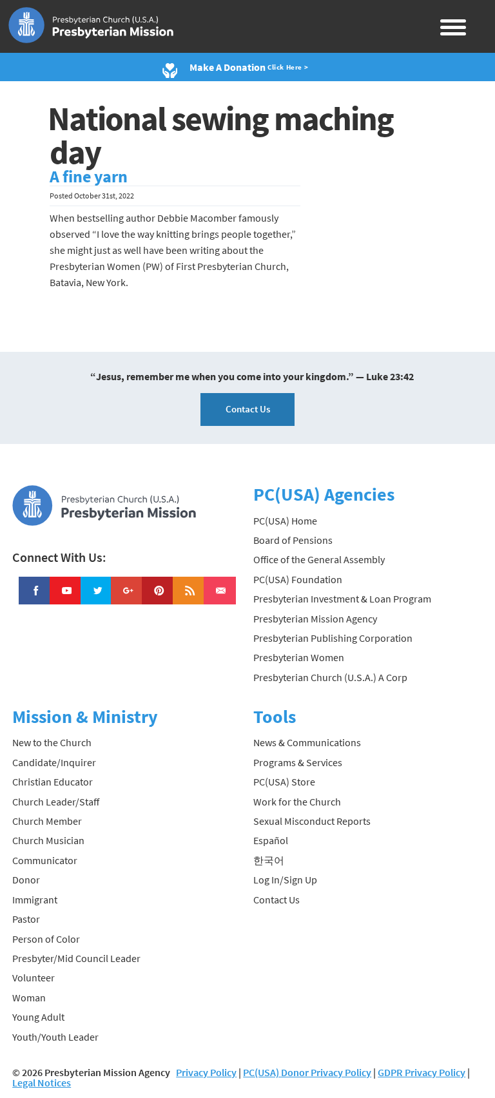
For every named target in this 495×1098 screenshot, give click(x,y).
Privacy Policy (206, 1072)
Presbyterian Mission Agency (315, 618)
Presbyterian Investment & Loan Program (342, 598)
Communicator (44, 860)
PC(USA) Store (284, 781)
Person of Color (46, 938)
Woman (29, 997)
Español (270, 840)
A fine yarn (89, 176)
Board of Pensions (293, 540)
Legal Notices (41, 1082)
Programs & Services (297, 762)
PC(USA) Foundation (297, 579)
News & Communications (307, 742)
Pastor (26, 918)
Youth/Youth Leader (55, 1036)
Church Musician (48, 840)
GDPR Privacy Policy (421, 1072)
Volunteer (33, 977)
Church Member (47, 820)
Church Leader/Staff (55, 801)
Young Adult (38, 1016)
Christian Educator (52, 781)
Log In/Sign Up (285, 879)
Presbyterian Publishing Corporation (332, 637)
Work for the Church (297, 801)
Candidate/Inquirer (54, 762)
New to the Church (52, 742)
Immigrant (34, 899)
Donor (26, 879)
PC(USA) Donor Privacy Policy (307, 1072)
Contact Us (248, 409)
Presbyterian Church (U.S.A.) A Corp (330, 677)
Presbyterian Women (298, 657)
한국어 (268, 860)
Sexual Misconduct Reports (312, 820)
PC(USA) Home (285, 520)
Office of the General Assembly (319, 559)
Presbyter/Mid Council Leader (76, 958)
